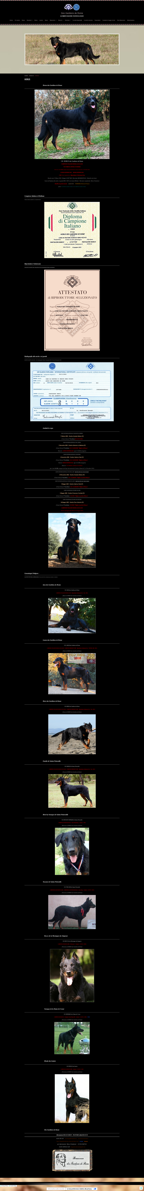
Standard (29, 20)
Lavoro (41, 20)
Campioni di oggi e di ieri (108, 20)
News (46, 20)
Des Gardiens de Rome (72, 13)
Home (11, 20)
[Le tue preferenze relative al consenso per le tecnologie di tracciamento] (141, 1188)
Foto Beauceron (121, 20)
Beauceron (52, 20)
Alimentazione (130, 20)
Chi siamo (17, 20)
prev (30, 49)
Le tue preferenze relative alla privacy (79, 1189)
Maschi (60, 20)
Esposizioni (97, 20)
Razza (23, 20)
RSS (59, 1184)
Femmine (67, 20)
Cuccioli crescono (88, 20)
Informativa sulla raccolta (56, 1189)
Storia (35, 20)
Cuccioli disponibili (77, 20)
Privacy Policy (5, 1185)
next (114, 49)
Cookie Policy (13, 1185)
